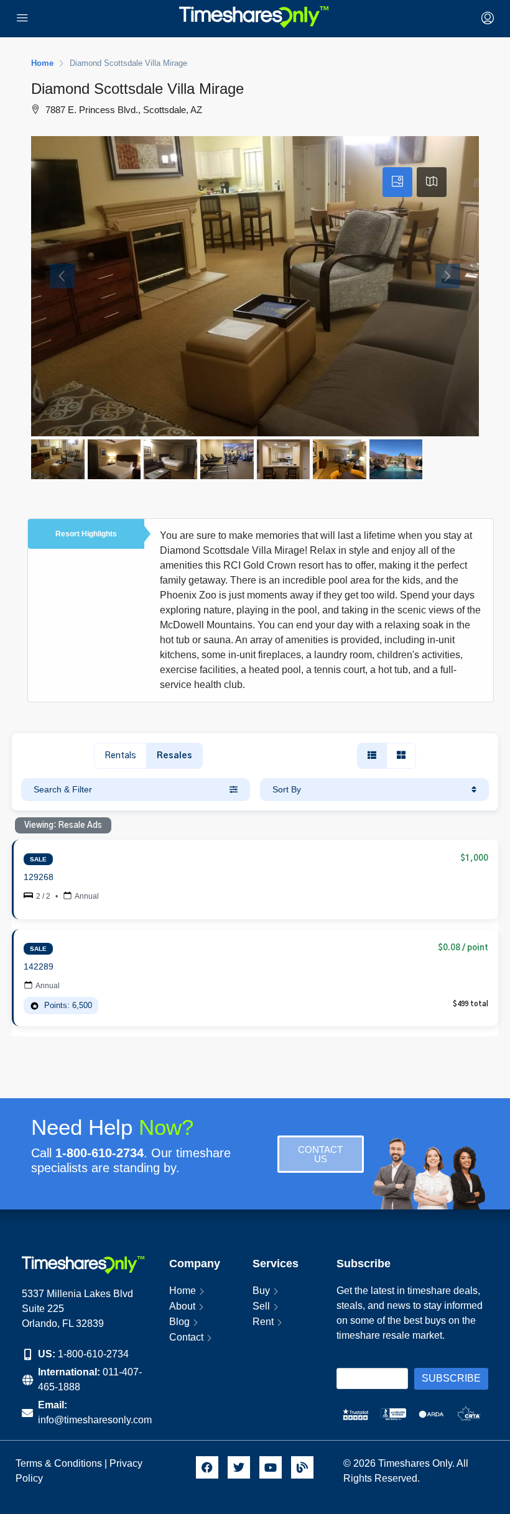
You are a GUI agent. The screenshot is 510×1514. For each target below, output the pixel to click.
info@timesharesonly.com (95, 1420)
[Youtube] (270, 1467)
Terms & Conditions (59, 1463)
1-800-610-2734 (93, 1354)
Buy (261, 1290)
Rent (263, 1321)
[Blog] (302, 1467)
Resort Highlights (86, 534)
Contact (186, 1337)
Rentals (120, 755)
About (182, 1306)
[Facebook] (207, 1467)
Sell (261, 1306)
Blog (179, 1321)
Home (182, 1290)
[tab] (397, 182)
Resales (174, 755)
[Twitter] (239, 1467)
